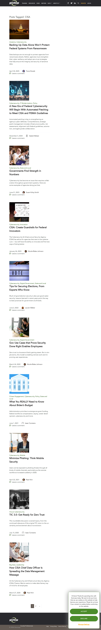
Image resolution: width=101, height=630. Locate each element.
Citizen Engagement (16, 396)
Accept (84, 611)
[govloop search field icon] (78, 3)
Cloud (11, 512)
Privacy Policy (53, 626)
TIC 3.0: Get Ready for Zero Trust (26, 514)
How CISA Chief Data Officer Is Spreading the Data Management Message (26, 571)
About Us (56, 3)
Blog (49, 3)
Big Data (12, 565)
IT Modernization (26, 103)
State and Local (25, 168)
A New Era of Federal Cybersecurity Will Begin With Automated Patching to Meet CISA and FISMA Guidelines (28, 110)
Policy (35, 103)
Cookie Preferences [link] (26, 626)
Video (38, 3)
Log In (89, 3)
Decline (83, 619)
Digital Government (27, 283)
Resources (32, 3)
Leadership (20, 565)
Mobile (22, 455)
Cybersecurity (22, 42)
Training (24, 3)
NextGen (43, 3)
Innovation (24, 224)
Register (83, 3)
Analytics (12, 42)
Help (47, 626)
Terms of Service (62, 626)
